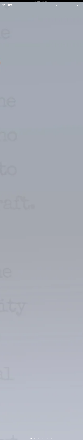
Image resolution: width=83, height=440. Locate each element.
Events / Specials (56, 5)
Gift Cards (36, 5)
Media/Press (42, 5)
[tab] (30, 438)
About (31, 5)
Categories (26, 5)
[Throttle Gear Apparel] (7, 5)
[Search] (74, 5)
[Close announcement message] (81, 1)
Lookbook (49, 5)
